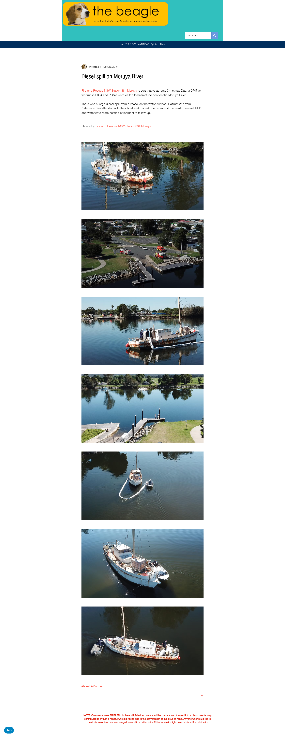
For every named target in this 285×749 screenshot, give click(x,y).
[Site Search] (214, 35)
